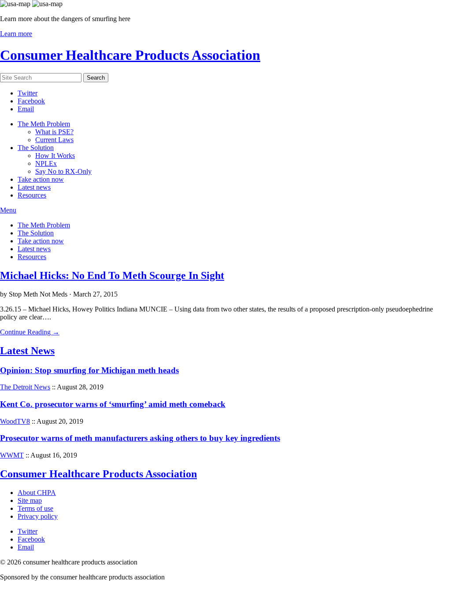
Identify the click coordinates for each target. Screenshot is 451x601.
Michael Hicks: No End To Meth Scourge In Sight (112, 275)
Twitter (27, 93)
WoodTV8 (15, 421)
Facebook (31, 101)
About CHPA (37, 492)
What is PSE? (54, 132)
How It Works (55, 155)
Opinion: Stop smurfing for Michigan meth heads (89, 370)
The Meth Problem (44, 124)
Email (26, 109)
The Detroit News (25, 387)
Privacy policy (38, 516)
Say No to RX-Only (63, 171)
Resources (32, 195)
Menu (8, 210)
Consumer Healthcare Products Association (130, 55)
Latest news (34, 187)
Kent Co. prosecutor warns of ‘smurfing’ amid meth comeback (113, 404)
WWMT (12, 455)
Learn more (16, 33)
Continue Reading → (29, 332)
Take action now (41, 179)
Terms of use (35, 508)
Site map (30, 500)
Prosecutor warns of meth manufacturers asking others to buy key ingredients (140, 438)
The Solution (36, 147)
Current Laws (54, 139)
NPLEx (46, 163)
